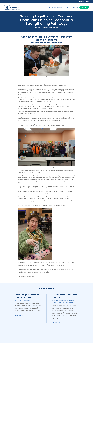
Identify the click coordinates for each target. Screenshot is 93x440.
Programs (66, 7)
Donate (84, 7)
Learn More (18, 315)
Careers (81, 1)
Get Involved (74, 7)
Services (59, 7)
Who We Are (52, 7)
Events (87, 1)
